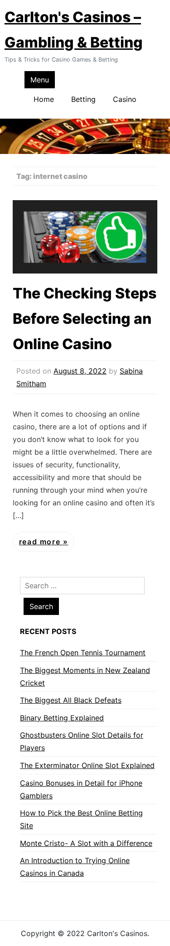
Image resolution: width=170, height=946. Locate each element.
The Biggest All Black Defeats (70, 700)
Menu (39, 79)
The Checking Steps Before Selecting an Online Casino (84, 318)
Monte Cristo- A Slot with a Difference (86, 843)
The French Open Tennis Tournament (83, 652)
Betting (83, 99)
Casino (124, 99)
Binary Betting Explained (62, 717)
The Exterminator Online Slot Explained (87, 765)
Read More (41, 541)
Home (44, 99)
